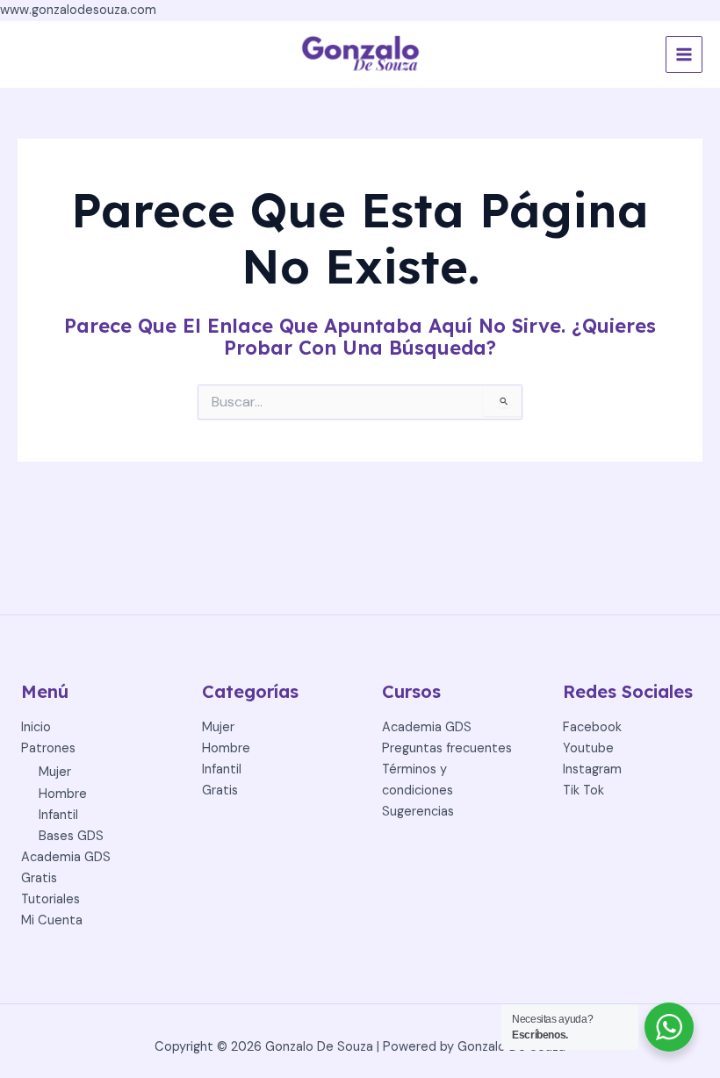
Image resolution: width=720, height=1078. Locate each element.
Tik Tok (583, 790)
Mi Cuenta (52, 920)
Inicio (36, 727)
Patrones (48, 748)
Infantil (58, 815)
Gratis (39, 878)
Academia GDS (66, 857)
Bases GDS (71, 836)
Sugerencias (418, 811)
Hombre (63, 794)
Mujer (55, 772)
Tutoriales (50, 899)
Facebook (592, 727)
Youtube (588, 748)
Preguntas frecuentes (447, 748)
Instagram (592, 769)
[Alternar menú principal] (684, 54)
